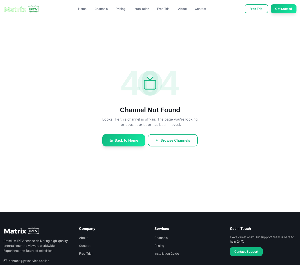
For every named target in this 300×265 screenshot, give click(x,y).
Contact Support (246, 251)
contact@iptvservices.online (29, 261)
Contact (200, 9)
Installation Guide (166, 253)
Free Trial (163, 9)
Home (82, 9)
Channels (101, 9)
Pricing (121, 9)
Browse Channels (175, 140)
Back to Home (126, 140)
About (182, 9)
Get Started (283, 9)
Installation (141, 9)
